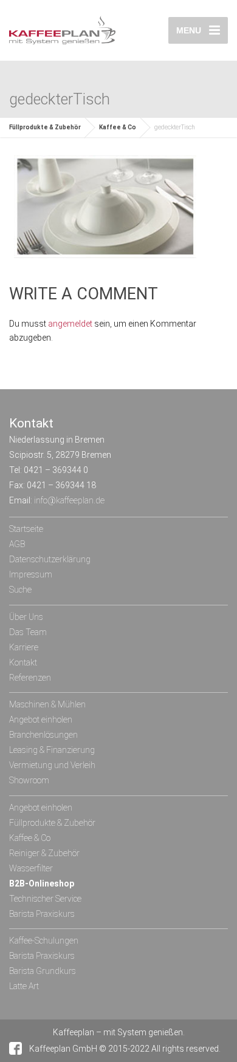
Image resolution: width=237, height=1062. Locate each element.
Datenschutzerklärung (50, 559)
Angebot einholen (40, 719)
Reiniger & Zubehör (44, 853)
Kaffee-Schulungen (43, 940)
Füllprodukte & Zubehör (45, 127)
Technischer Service (45, 899)
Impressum (30, 574)
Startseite (26, 529)
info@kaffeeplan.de (69, 500)
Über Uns (26, 617)
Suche (20, 589)
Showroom (29, 780)
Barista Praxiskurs (42, 914)
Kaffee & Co (117, 127)
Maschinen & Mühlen (47, 704)
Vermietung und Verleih (52, 765)
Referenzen (30, 677)
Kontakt (23, 662)
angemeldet (70, 323)
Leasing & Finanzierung (52, 750)
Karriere (23, 647)
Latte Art (24, 986)
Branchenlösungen (43, 735)
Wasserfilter (31, 868)
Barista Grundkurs (42, 971)
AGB (17, 544)
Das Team (28, 632)
